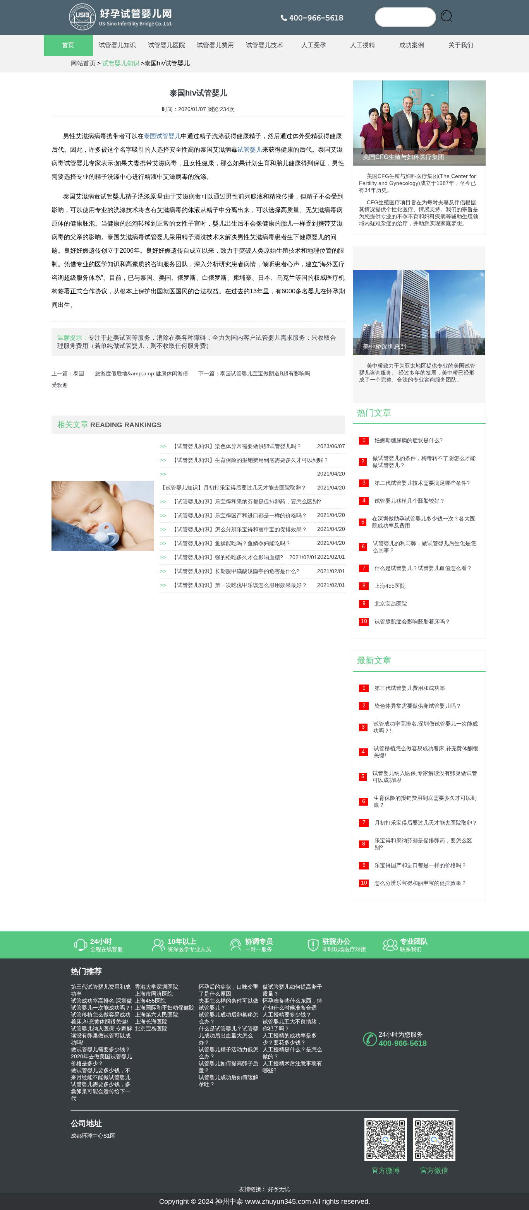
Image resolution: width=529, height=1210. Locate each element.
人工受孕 (313, 45)
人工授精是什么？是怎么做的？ (292, 1052)
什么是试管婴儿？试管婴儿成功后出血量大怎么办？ (228, 1035)
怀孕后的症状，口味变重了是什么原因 (228, 990)
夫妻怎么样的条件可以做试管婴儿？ (228, 1004)
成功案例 (411, 45)
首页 (68, 45)
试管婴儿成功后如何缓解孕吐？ (228, 1080)
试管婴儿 (249, 149)
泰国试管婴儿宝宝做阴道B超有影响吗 (265, 373)
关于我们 (460, 45)
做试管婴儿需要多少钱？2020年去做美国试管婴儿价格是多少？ (101, 1056)
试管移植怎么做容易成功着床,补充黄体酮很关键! (101, 1018)
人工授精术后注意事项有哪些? (292, 1066)
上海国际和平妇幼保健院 (164, 1008)
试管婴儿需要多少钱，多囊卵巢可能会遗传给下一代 (101, 1091)
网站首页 (83, 63)
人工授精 (362, 45)
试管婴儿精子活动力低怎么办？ (228, 1052)
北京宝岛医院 (151, 1028)
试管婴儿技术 (264, 45)
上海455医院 (150, 1001)
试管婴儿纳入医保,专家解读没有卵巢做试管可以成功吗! (101, 1035)
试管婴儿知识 (117, 45)
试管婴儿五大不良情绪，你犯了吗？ (292, 1025)
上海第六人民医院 (156, 1014)
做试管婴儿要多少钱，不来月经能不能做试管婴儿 (101, 1073)
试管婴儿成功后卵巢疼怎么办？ (228, 1018)
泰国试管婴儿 (162, 136)
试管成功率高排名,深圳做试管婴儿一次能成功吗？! (101, 1004)
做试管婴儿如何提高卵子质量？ (292, 990)
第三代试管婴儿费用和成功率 (101, 990)
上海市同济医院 (154, 994)
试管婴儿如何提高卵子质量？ (228, 1066)
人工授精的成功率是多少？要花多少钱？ (290, 1039)
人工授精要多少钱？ (287, 1014)
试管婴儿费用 (215, 45)
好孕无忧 (279, 1189)
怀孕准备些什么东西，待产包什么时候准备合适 (292, 1004)
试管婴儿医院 (166, 45)
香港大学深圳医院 (156, 987)
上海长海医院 (151, 1021)
